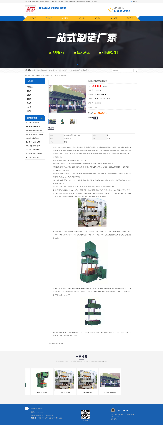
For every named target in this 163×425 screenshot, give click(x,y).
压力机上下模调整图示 (32, 138)
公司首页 (33, 18)
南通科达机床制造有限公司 (38, 415)
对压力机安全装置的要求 (33, 122)
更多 (42, 118)
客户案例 (114, 18)
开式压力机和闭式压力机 (33, 126)
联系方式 (130, 18)
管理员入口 (53, 418)
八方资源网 (41, 418)
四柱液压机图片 (126, 392)
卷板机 (29, 111)
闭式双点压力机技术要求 (33, 149)
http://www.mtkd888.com (56, 343)
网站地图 (59, 418)
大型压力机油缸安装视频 (33, 146)
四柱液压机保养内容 (104, 392)
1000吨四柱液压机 (58, 392)
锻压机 (29, 99)
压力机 (29, 103)
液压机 (29, 91)
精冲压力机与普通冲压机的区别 (35, 153)
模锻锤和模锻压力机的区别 (34, 130)
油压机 (29, 95)
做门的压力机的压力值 (32, 157)
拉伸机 (29, 107)
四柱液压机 (45, 75)
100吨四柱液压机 (36, 392)
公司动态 (97, 18)
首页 (33, 75)
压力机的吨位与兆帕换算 (33, 142)
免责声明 (47, 418)
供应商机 (49, 18)
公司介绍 (81, 18)
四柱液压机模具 (81, 392)
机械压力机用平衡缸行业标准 (34, 134)
